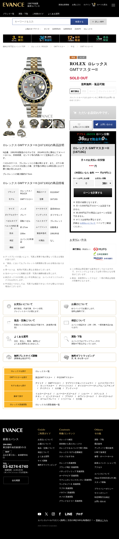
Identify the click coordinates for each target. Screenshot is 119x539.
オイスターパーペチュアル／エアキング (96, 386)
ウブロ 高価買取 (66, 488)
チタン (38, 396)
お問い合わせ (106, 124)
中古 (72, 47)
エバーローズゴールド (66, 394)
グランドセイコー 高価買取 (70, 501)
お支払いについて (88, 223)
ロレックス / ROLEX (39, 47)
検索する (79, 22)
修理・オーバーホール (103, 456)
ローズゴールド (106, 396)
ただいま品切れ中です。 (95, 112)
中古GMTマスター (65, 377)
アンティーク (72, 388)
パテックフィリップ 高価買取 (71, 471)
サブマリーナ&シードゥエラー (79, 383)
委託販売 (98, 444)
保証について (43, 452)
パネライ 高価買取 (67, 492)
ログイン (87, 5)
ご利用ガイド (38, 14)
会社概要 (16, 480)
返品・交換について (46, 448)
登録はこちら (102, 520)
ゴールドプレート (48, 399)
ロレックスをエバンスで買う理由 (73, 448)
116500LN (56, 29)
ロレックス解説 (65, 440)
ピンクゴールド (53, 396)
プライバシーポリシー (103, 489)
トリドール (66, 399)
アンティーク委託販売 (103, 448)
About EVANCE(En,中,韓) (105, 478)
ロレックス (88, 29)
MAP (7, 452)
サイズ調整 (42, 461)
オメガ (46, 29)
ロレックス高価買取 (67, 463)
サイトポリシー (101, 493)
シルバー (85, 394)
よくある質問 (53, 14)
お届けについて (44, 444)
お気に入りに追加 (81, 127)
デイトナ (39, 383)
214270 (78, 29)
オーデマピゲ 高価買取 (69, 476)
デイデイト (45, 388)
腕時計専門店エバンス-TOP (14, 47)
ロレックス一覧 (42, 371)
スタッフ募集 (100, 482)
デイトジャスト (66, 386)
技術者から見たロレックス (70, 444)
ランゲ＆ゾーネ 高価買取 (70, 484)
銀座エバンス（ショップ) (105, 463)
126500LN (67, 29)
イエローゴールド (43, 394)
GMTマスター (59, 47)
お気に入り (76, 5)
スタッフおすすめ (66, 456)
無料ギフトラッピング (47, 465)
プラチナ (69, 396)
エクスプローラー (106, 383)
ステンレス (99, 394)
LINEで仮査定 (100, 452)
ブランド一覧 (8, 14)
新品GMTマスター (43, 377)
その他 (58, 388)
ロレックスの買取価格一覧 (47, 404)
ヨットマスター (47, 386)
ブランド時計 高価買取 (69, 467)
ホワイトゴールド (86, 396)
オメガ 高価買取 (66, 497)
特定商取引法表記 (102, 497)
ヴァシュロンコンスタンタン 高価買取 (75, 480)
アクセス (98, 467)
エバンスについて (102, 474)
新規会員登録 (64, 5)
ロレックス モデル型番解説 (70, 452)
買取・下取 (23, 14)
